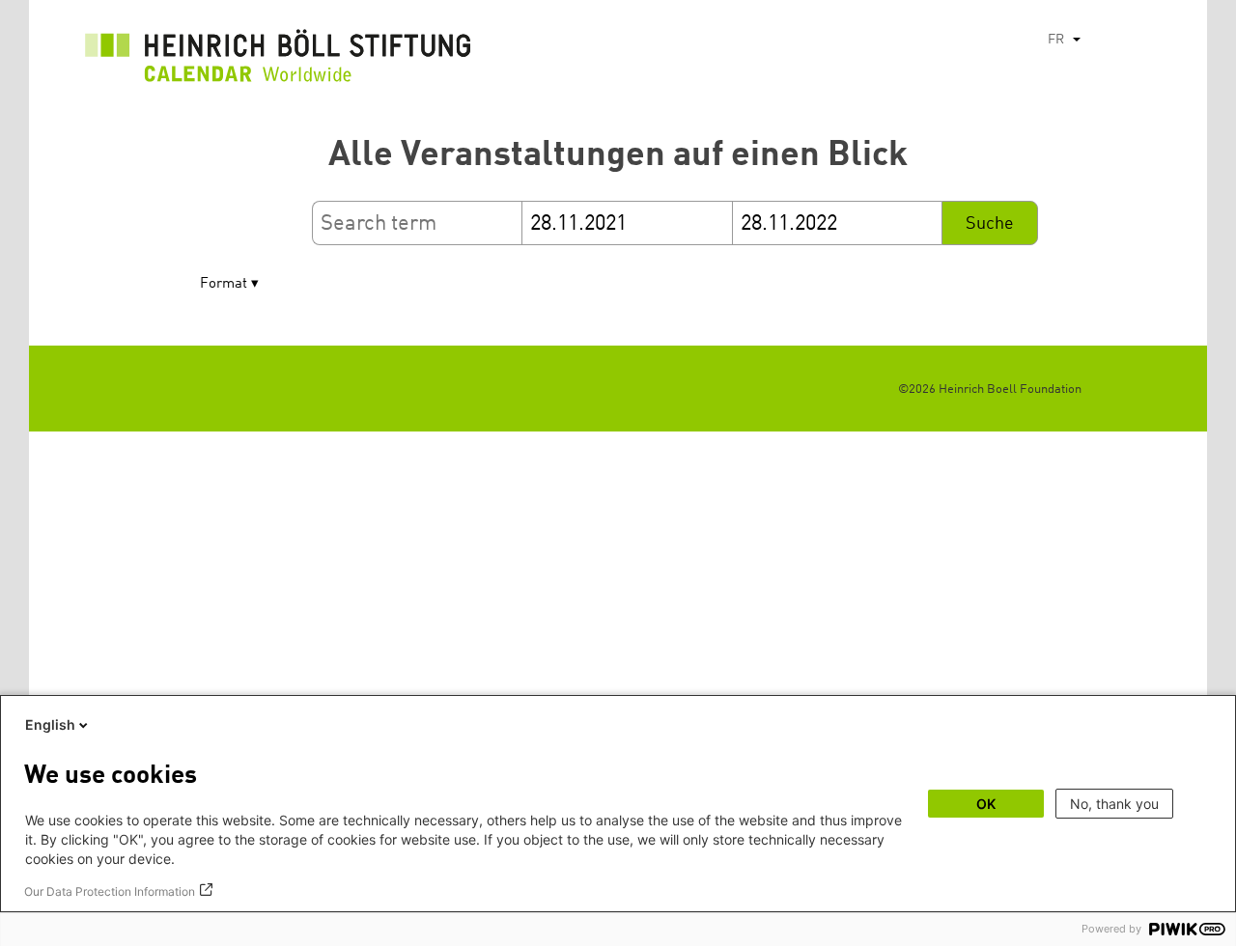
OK (986, 803)
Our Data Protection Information (109, 891)
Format (223, 284)
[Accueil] (278, 61)
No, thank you (1114, 803)
